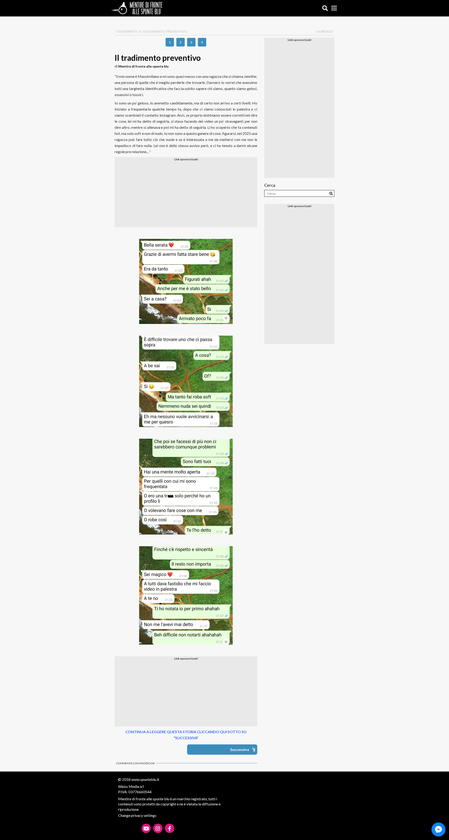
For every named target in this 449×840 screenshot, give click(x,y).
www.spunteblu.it (145, 779)
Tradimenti (126, 31)
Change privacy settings (137, 815)
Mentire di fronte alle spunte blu (143, 66)
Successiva (239, 749)
